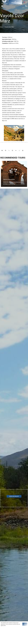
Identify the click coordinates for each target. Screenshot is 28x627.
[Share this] (5, 150)
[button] (25, 2)
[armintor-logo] (4, 2)
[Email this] (2, 150)
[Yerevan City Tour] (14, 174)
